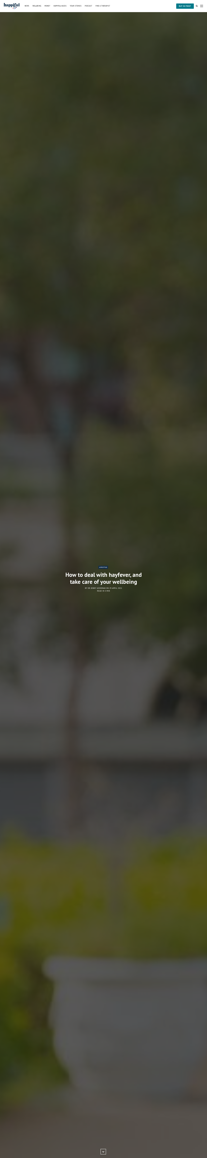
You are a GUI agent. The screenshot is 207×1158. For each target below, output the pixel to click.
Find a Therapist (103, 6)
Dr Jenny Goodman (97, 588)
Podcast (88, 6)
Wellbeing (36, 6)
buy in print (185, 6)
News (27, 6)
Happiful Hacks (60, 6)
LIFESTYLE (103, 567)
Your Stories (75, 6)
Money (47, 6)
